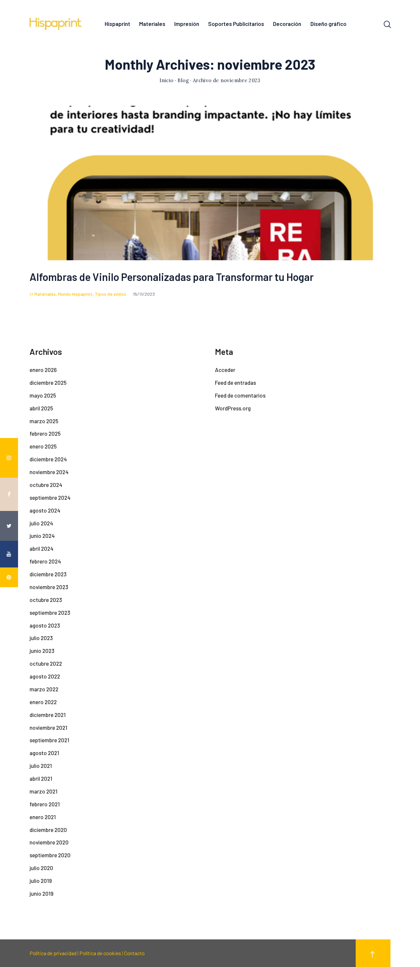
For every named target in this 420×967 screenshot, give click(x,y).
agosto (45, 510)
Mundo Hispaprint (75, 294)
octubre (46, 484)
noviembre (49, 472)
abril (41, 408)
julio (41, 523)
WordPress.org (233, 408)
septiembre (50, 497)
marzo (44, 421)
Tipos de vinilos (110, 294)
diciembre (48, 382)
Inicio (166, 80)
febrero (45, 433)
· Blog (182, 80)
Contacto (134, 953)
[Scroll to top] (373, 953)
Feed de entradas (235, 382)
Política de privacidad (53, 953)
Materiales (45, 294)
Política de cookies (100, 953)
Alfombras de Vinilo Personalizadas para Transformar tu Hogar (172, 277)
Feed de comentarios (240, 395)
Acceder (225, 369)
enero (43, 369)
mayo (43, 395)
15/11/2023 (144, 294)
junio (42, 535)
